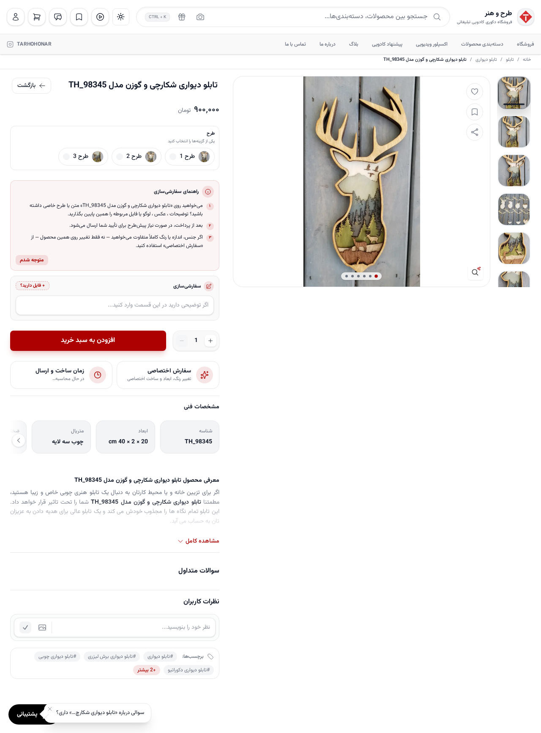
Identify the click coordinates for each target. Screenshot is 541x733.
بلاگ (353, 44)
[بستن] (50, 709)
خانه (527, 60)
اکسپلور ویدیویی (432, 44)
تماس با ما (295, 44)
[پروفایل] (16, 17)
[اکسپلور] (100, 17)
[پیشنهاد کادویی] (182, 17)
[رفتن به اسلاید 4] (514, 209)
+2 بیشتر (146, 670)
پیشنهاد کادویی (387, 44)
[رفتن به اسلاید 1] (514, 93)
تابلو (510, 60)
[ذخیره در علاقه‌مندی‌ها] (474, 111)
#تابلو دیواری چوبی (57, 656)
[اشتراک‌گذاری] (474, 132)
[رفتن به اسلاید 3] (514, 170)
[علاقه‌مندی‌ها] (79, 17)
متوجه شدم (32, 260)
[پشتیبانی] (58, 17)
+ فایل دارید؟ (32, 285)
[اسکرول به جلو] (18, 440)
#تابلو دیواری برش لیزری (112, 656)
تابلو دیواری (486, 60)
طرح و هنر (498, 14)
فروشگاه (525, 44)
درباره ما (328, 44)
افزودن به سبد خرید (88, 340)
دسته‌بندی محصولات (482, 44)
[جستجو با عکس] (200, 17)
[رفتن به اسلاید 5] (514, 248)
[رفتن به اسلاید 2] (514, 132)
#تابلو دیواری (160, 656)
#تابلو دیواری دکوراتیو (189, 670)
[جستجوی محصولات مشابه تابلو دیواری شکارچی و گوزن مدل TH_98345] (475, 272)
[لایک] (474, 91)
